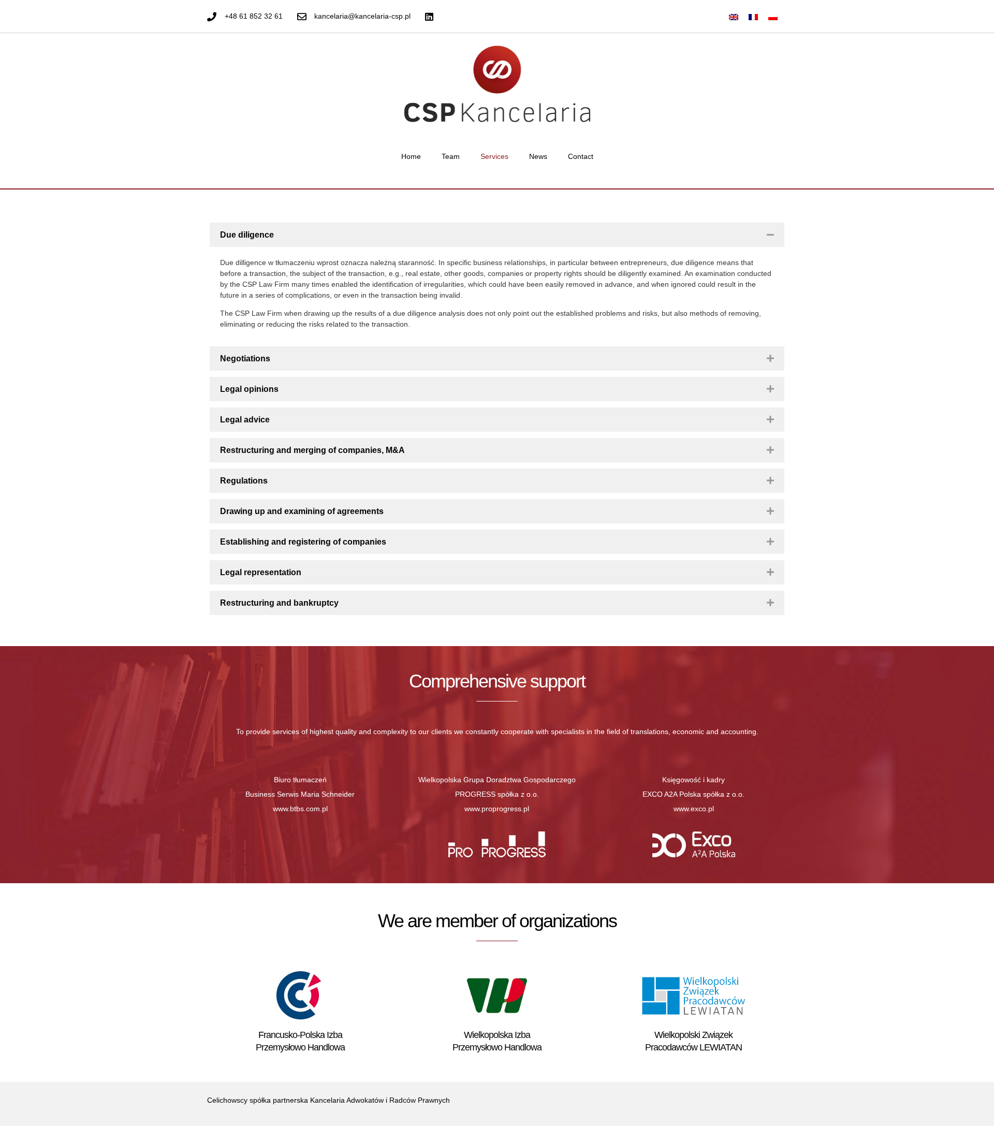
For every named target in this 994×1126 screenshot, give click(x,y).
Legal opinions (249, 389)
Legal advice (245, 419)
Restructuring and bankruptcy (279, 602)
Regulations (244, 480)
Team (451, 156)
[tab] (497, 235)
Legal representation (260, 572)
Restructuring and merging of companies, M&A (312, 450)
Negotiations (245, 358)
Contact (580, 156)
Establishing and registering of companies (303, 541)
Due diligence (247, 234)
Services (494, 156)
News (538, 156)
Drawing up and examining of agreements (302, 511)
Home (411, 156)
